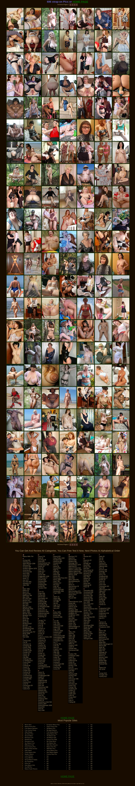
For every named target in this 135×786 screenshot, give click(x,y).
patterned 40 (73, 660)
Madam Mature (29, 754)
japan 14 (56, 596)
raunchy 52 (87, 560)
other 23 (71, 643)
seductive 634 (88, 600)
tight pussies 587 (105, 589)
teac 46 (101, 568)
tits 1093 (102, 593)
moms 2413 (72, 594)
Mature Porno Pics (30, 726)
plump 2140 (72, 675)
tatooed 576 (103, 565)
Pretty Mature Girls (30, 752)
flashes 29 (41, 645)
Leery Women (29, 756)
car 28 (25, 642)
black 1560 (26, 612)
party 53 (71, 657)
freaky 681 (41, 655)
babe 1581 (26, 589)
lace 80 (55, 621)
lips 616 (56, 650)
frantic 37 (41, 653)
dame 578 (41, 556)
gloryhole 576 (42, 692)
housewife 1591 (58, 591)
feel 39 (40, 625)
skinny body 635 (89, 617)
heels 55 (56, 566)
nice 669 (71, 618)
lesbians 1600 (58, 631)
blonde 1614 (27, 614)
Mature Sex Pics (51, 747)
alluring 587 (27, 565)
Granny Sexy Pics (52, 754)
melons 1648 (73, 574)
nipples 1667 (73, 620)
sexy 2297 (87, 605)
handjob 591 (57, 560)
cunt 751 (26, 680)
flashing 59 (42, 647)
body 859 (26, 618)
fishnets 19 (42, 640)
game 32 (41, 672)
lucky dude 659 (58, 664)
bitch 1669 (26, 610)
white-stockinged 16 (105, 644)
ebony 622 (41, 596)
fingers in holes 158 (45, 637)
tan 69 (101, 558)
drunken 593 (42, 588)
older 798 (72, 635)
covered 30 (26, 672)
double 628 (42, 579)
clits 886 (25, 657)
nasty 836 (72, 603)
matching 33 (73, 566)
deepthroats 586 (43, 565)
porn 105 (72, 682)
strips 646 (87, 628)
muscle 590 (72, 598)
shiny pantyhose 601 (91, 609)
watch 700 (102, 631)
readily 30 (87, 563)
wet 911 (101, 641)
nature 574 (72, 608)
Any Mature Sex (51, 743)
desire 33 (41, 566)
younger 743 (103, 675)
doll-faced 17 (42, 578)
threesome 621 (104, 586)
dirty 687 (41, 573)
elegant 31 (41, 600)
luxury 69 (56, 669)
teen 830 (102, 573)
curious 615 (27, 682)
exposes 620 (42, 615)
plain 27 (71, 672)
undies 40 (102, 611)
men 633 (71, 576)
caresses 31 (27, 644)
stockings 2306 (89, 625)
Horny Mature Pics (52, 750)
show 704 (87, 610)
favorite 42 (41, 623)
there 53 (102, 583)
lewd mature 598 (59, 637)
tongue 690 (103, 598)
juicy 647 (56, 608)
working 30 (102, 662)
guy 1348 (41, 710)
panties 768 (72, 654)
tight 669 (102, 588)
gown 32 (41, 700)
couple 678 (26, 670)
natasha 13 (72, 605)
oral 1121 (72, 640)
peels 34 (71, 662)
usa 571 (101, 618)
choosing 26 (27, 649)
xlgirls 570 (102, 667)
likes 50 (56, 647)
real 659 (87, 565)
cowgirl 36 (26, 674)
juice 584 (56, 606)
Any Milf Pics (28, 767)
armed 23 (26, 577)
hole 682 (56, 573)
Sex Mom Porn (29, 734)
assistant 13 (27, 583)
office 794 (72, 632)
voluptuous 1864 (104, 627)
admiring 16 (27, 562)
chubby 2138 (27, 650)
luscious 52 (57, 667)
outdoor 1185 (73, 645)
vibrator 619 (103, 623)
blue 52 (25, 617)
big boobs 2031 (28, 609)
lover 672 (56, 660)
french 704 (42, 658)
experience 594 (43, 611)
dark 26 (40, 558)
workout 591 (103, 664)
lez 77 (55, 642)
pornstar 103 (73, 684)
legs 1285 (56, 629)
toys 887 (102, 601)
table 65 (102, 556)
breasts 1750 (27, 627)
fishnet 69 (41, 638)
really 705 (87, 567)
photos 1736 (73, 665)
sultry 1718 (87, 635)
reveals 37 (87, 573)
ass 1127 (26, 580)
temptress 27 (103, 578)
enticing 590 (42, 603)
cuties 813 (26, 689)
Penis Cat (27, 763)
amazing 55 (26, 570)
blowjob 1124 (27, 615)
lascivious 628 (58, 626)
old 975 (71, 633)
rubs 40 (86, 587)
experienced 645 (43, 613)
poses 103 (72, 685)
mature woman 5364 (75, 573)
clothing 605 (27, 659)
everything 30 (42, 605)
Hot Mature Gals (51, 737)
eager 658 (41, 593)
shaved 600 (87, 607)
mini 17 (71, 583)
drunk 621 (41, 586)
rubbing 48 (87, 585)
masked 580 (73, 561)
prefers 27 (72, 690)
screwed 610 (88, 594)
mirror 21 (71, 584)
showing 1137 (88, 614)
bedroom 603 (27, 602)
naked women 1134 (75, 601)
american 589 (27, 572)
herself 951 (57, 568)
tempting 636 (103, 576)
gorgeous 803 (42, 699)
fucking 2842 (42, 665)
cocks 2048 (26, 662)
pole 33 (71, 677)
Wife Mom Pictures (52, 745)
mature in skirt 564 (75, 568)
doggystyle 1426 (43, 576)
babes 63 (26, 590)
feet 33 (40, 627)
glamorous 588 (43, 687)
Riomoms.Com (29, 737)
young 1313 (103, 673)
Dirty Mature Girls (30, 765)
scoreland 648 (88, 592)
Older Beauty (28, 732)
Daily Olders (28, 750)
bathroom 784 (27, 595)
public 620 (72, 694)
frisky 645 (41, 662)
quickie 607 (87, 556)
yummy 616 (103, 676)
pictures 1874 (73, 669)
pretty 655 (72, 692)
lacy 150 (56, 622)
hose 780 (56, 581)
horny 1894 (57, 579)
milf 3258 (72, 578)
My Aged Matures (52, 730)
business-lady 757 (29, 632)
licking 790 (57, 644)
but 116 (25, 635)
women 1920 (103, 657)
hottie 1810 (57, 588)
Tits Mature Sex (51, 735)
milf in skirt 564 (74, 579)
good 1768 (41, 697)
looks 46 (56, 657)
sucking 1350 (88, 633)
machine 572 (73, 556)
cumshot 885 (27, 679)
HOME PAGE (80, 1)
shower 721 (87, 612)
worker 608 (102, 660)
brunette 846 (27, 630)
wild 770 (102, 650)
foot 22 (40, 652)
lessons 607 (57, 632)
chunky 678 (27, 652)
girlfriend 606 (42, 680)
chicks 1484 (27, 647)
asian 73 (25, 578)
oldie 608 (72, 637)
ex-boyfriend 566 (43, 606)
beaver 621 (26, 600)
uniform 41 (102, 615)
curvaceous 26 (28, 685)
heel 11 (55, 565)
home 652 (56, 576)
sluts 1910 (87, 620)
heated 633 (57, 563)
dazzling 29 (42, 560)
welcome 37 (103, 637)
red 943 (86, 568)
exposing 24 (42, 616)
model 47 (72, 589)
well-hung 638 (104, 639)
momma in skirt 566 (75, 593)
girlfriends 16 (42, 682)
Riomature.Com (29, 741)
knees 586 (56, 615)
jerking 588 (57, 600)
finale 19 (41, 633)
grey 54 (40, 708)
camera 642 (27, 641)
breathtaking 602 (28, 628)
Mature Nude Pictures (31, 769)
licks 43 (56, 645)
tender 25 (102, 579)
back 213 (26, 592)
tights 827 (102, 591)
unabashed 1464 (104, 608)
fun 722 (41, 668)
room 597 (87, 583)
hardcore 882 (57, 561)
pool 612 (71, 680)
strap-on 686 (88, 627)
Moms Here (28, 724)
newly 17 (72, 616)
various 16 (102, 622)
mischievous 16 (74, 586)
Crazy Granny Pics (30, 747)
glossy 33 (41, 694)
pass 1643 (72, 659)
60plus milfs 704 (28, 556)
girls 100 (41, 685)
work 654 (102, 659)
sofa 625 (86, 622)
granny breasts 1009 (45, 705)
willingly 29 (103, 652)
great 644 (41, 707)
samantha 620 (88, 590)
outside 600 (72, 648)
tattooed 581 (103, 566)
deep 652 (41, 561)
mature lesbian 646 (75, 570)
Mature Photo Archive (31, 748)
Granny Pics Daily (52, 739)
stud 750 (86, 630)
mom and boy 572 (75, 591)
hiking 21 (56, 571)
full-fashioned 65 (44, 667)
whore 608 (102, 645)
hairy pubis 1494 (59, 558)
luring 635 (56, 665)
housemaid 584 (58, 589)
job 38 (55, 603)
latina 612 (56, 627)
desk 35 (41, 568)
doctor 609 (41, 574)
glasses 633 (42, 690)
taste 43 (101, 561)
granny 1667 (42, 703)
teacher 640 (103, 570)
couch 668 (26, 669)
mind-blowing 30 (74, 581)
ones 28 (71, 638)
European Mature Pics (53, 724)
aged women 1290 (29, 563)
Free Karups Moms (52, 732)
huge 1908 (57, 593)
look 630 (56, 654)
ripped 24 (87, 578)
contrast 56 (26, 665)
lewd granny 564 (59, 636)
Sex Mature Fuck (30, 743)
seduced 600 (88, 597)
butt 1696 (26, 637)
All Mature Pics (51, 728)
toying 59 (102, 599)
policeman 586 (73, 679)
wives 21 (102, 655)
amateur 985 (27, 567)
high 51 (55, 570)
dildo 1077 (41, 571)
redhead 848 (88, 572)
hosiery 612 (57, 583)
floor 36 (41, 650)
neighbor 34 (73, 613)
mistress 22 (72, 588)
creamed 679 (27, 675)
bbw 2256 (26, 597)
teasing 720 (103, 571)
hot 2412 (56, 584)
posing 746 (72, 687)
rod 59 (86, 582)
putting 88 (72, 702)
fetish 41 (41, 630)
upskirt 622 (102, 616)
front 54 (41, 663)
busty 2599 (26, 633)
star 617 (86, 623)
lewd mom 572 (58, 641)
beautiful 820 (27, 599)
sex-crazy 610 (88, 604)
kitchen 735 (57, 614)
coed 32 (25, 664)
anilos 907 (26, 575)
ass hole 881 (27, 582)
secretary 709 (88, 595)
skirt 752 (86, 618)
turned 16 (102, 604)
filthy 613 (41, 632)
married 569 (72, 560)
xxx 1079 (102, 669)
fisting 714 (41, 642)
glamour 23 (42, 689)
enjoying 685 (42, 601)
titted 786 (102, 594)
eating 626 (41, 595)
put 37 (71, 699)
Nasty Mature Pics (52, 734)
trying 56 (102, 603)
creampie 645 (27, 677)
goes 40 (41, 695)
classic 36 (26, 654)
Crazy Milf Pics (29, 758)
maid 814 (72, 558)
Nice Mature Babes (52, 752)
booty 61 (25, 620)
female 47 (41, 628)
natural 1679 (73, 606)
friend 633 (41, 660)
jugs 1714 (56, 605)
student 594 (87, 632)
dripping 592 (42, 584)
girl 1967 (41, 679)
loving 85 (56, 662)
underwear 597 (104, 610)
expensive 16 (42, 610)
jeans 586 (56, 598)
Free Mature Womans (31, 728)
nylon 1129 (72, 625)
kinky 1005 (57, 612)
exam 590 (41, 608)
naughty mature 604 (75, 611)
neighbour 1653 (74, 615)
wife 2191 (102, 649)
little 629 (56, 652)
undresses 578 (104, 613)
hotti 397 (56, 586)
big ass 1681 (27, 607)
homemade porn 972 (60, 578)
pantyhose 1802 (74, 655)
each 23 (41, 592)
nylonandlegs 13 (74, 626)
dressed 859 (42, 581)
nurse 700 (72, 623)
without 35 (102, 654)
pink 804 (71, 670)
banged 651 (27, 594)
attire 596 (26, 585)
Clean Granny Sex (52, 726)
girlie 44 (41, 684)
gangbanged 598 (44, 675)
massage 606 (73, 563)
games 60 (41, 674)
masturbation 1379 (75, 565)
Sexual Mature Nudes (31, 759)
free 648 (41, 657)
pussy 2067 (72, 697)
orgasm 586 (73, 642)
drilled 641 (41, 583)
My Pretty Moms (51, 741)
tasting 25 (102, 563)
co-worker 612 (28, 660)
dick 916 (41, 570)
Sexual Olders (29, 735)
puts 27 (71, 700)
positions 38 (73, 689)
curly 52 (25, 684)
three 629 (102, 584)
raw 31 (86, 562)
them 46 (102, 581)
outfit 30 (71, 647)
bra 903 (25, 625)
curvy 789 (26, 687)
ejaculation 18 (42, 598)
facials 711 (42, 620)
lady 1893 (56, 624)
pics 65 (71, 667)
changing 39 (27, 645)
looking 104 (57, 655)
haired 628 (57, 556)
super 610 (87, 637)
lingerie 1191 (57, 649)
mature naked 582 (75, 571)
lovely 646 (56, 659)
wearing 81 (102, 634)
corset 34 (26, 667)
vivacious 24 (103, 625)
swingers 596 (88, 638)
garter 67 (41, 677)
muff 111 (71, 596)
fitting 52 (41, 643)
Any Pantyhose (29, 761)
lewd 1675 (57, 634)
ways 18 (102, 632)
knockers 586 (57, 617)
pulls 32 (71, 695)
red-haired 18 (88, 570)
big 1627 (26, 605)
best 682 (25, 604)
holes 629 (56, 574)
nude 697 (72, 621)
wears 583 (102, 636)
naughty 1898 (73, 610)
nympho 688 (73, 628)
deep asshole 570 (44, 563)
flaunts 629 (42, 648)
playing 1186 (73, 674)
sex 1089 (87, 602)
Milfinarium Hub (29, 745)
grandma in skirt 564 (45, 702)
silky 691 (87, 615)
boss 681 (26, 622)
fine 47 (40, 635)
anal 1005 (26, 573)
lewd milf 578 (57, 639)
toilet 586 (102, 596)
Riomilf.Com (28, 739)
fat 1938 (41, 622)
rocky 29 (87, 580)
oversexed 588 (74, 650)
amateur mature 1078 (30, 568)
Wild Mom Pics (51, 748)
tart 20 (101, 560)
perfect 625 (72, 664)
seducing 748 (88, 599)
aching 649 (26, 560)
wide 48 (101, 647)
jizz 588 (56, 601)
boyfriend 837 (27, 623)
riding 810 (87, 575)
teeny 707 (102, 574)
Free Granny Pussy (30, 730)
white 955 (102, 642)
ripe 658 (87, 577)
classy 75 (26, 655)
